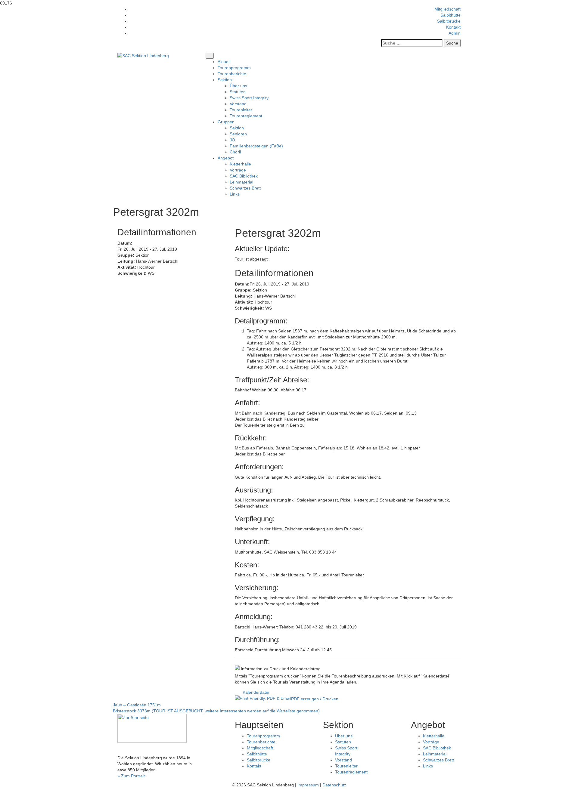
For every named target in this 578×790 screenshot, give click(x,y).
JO (232, 139)
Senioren (238, 133)
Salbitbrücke (449, 21)
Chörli (235, 152)
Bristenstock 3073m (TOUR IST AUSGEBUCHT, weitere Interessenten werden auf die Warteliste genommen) (216, 710)
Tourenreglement (246, 115)
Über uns (238, 85)
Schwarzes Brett (245, 188)
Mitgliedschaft (447, 9)
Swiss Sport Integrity (249, 97)
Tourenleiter (241, 109)
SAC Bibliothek (244, 176)
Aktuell (224, 61)
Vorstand (238, 103)
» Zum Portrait (131, 775)
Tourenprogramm (234, 67)
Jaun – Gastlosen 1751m (137, 704)
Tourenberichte (232, 73)
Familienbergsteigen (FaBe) (256, 145)
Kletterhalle (240, 164)
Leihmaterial (241, 182)
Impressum (308, 784)
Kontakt (453, 27)
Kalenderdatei (256, 692)
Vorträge (238, 170)
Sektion (237, 127)
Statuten (238, 91)
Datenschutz (334, 784)
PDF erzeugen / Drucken (314, 698)
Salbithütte (450, 15)
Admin (455, 33)
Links (235, 194)
